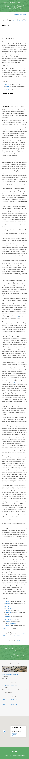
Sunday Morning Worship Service (9, 685)
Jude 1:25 (7, 89)
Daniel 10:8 (7, 603)
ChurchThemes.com (21, 755)
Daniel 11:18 (8, 612)
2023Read (17, 640)
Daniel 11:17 (8, 610)
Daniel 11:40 (8, 619)
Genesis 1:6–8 (12, 623)
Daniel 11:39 (8, 618)
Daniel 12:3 (7, 621)
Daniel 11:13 (8, 608)
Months (24, 14)
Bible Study (24, 20)
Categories (16, 14)
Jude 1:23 (7, 86)
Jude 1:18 (7, 84)
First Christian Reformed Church (11, 2)
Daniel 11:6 (7, 606)
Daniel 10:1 (7, 601)
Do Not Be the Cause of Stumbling (10, 674)
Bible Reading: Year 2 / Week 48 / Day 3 (15, 649)
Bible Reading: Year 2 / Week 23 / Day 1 (11, 699)
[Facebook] (13, 751)
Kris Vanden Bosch (16, 20)
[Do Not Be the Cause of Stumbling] (14, 671)
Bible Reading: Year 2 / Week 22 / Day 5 (11, 710)
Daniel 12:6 (7, 625)
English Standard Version (7, 628)
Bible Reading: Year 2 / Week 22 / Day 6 (11, 704)
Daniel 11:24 (8, 616)
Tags (21, 14)
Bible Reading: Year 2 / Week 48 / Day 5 (14, 656)
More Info (15, 734)
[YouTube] (16, 751)
